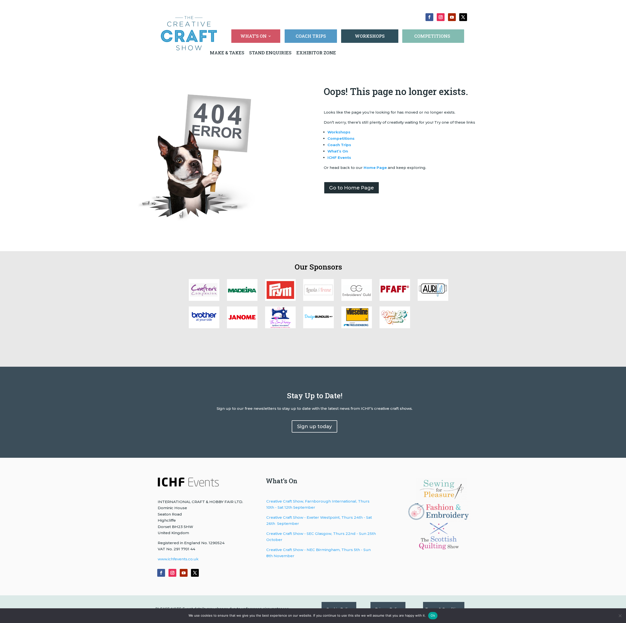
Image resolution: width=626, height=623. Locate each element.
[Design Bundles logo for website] (318, 327)
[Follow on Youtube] (452, 17)
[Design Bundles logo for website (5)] (395, 299)
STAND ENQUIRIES (270, 53)
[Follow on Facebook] (429, 17)
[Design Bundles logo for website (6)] (356, 299)
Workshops (338, 132)
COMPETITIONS (432, 36)
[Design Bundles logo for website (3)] (204, 327)
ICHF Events (339, 157)
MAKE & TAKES (227, 53)
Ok (433, 615)
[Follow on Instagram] (441, 17)
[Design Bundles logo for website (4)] (433, 299)
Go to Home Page (351, 188)
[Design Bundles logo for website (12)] (356, 327)
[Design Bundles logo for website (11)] (395, 327)
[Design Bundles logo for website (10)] (204, 299)
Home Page (375, 167)
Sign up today (314, 426)
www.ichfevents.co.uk (178, 559)
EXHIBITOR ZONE (315, 53)
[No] (619, 615)
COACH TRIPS (311, 36)
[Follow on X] (463, 17)
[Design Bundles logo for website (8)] (280, 299)
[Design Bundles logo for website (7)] (318, 299)
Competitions (341, 138)
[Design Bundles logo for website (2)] (242, 327)
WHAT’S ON (253, 36)
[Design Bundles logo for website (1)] (280, 327)
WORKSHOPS (370, 36)
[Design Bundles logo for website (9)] (242, 299)
